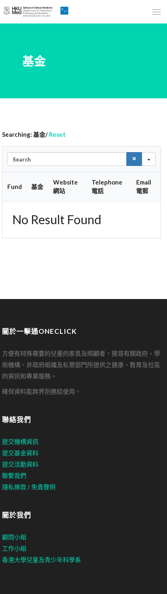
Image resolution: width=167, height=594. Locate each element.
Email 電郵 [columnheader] (143, 186)
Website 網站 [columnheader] (65, 186)
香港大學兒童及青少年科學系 (41, 559)
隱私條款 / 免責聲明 (29, 486)
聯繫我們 (14, 475)
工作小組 (14, 548)
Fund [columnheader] (14, 186)
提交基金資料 (20, 452)
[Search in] (149, 159)
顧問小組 (14, 537)
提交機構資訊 (20, 441)
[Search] (134, 159)
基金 (34, 61)
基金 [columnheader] (37, 186)
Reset (57, 134)
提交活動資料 (20, 464)
